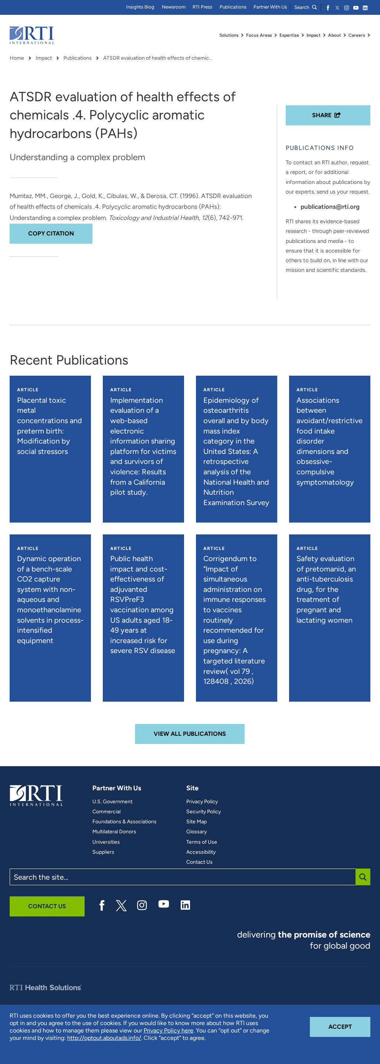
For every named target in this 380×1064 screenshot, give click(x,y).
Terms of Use (201, 842)
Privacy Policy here (168, 1030)
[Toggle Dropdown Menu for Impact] (324, 35)
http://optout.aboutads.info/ (104, 1037)
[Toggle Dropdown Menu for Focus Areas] (275, 35)
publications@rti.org (330, 206)
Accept (349, 1026)
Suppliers (103, 852)
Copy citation (51, 233)
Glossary (196, 831)
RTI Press (202, 7)
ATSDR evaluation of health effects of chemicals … (158, 58)
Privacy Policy (202, 801)
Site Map (196, 821)
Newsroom (174, 7)
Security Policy (203, 811)
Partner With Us (270, 7)
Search (302, 7)
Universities (106, 842)
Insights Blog (140, 7)
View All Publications (190, 733)
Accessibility (201, 852)
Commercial (106, 811)
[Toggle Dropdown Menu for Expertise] (302, 35)
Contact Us (199, 862)
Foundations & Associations (124, 821)
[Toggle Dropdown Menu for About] (344, 35)
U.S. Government (112, 801)
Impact (44, 58)
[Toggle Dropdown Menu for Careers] (368, 35)
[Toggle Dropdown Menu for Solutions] (242, 35)
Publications (233, 7)
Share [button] (321, 115)
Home (17, 58)
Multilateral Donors (114, 831)
